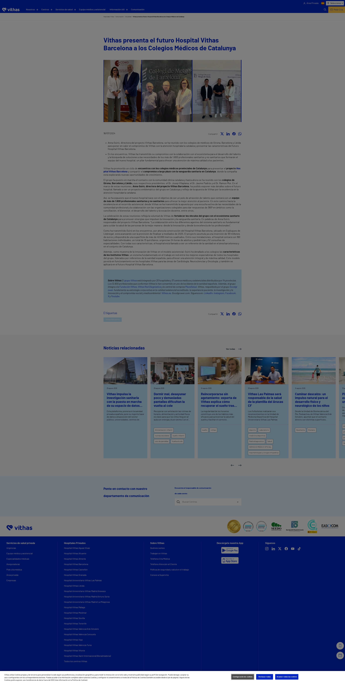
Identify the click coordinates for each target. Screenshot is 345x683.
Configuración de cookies (243, 677)
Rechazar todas (264, 677)
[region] (172, 677)
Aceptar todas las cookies (287, 677)
